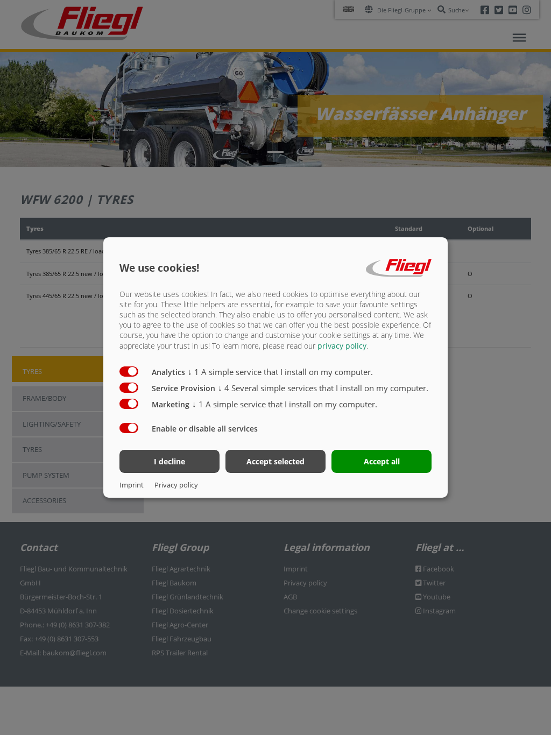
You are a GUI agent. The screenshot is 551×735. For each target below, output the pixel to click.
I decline (169, 461)
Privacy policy (176, 485)
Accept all (382, 461)
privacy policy (341, 346)
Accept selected (275, 461)
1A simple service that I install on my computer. (280, 371)
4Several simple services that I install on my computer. (323, 388)
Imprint (131, 485)
